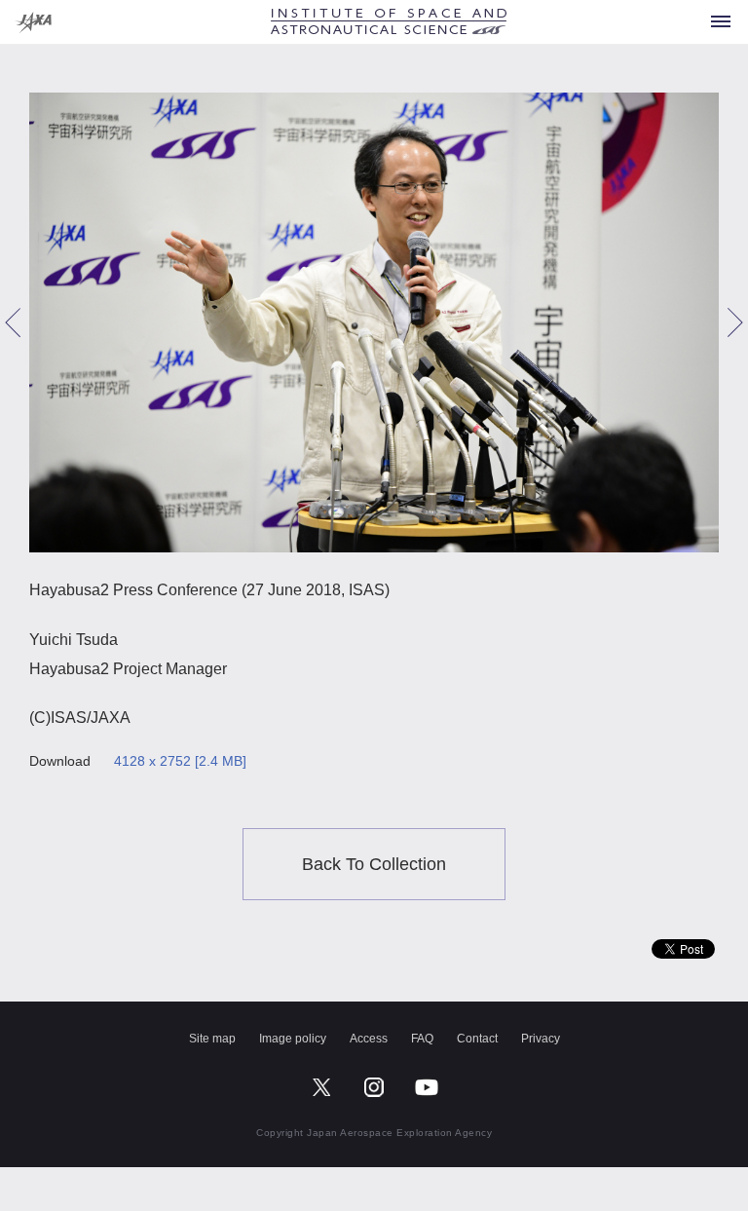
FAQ (422, 1038)
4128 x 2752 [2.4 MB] (180, 761)
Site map (212, 1038)
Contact (477, 1038)
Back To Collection (374, 864)
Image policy (292, 1038)
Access (369, 1038)
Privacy (540, 1038)
